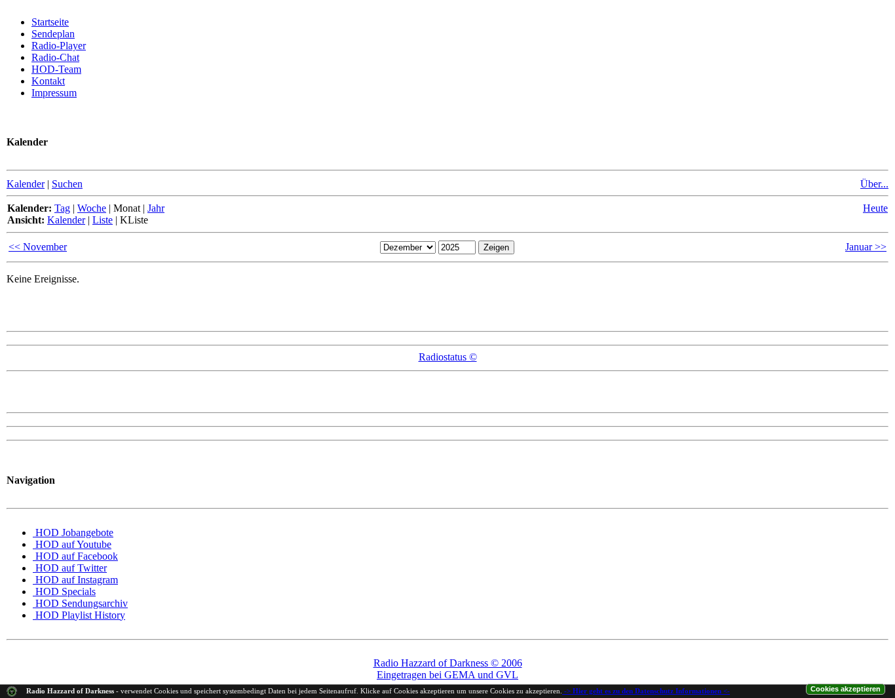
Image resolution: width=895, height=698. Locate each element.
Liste (102, 219)
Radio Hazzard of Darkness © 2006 (447, 663)
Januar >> (865, 246)
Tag (62, 208)
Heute (875, 208)
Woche (91, 208)
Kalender (26, 183)
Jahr (155, 208)
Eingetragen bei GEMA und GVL (447, 674)
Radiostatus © (448, 356)
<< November (38, 246)
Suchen (67, 183)
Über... (874, 183)
